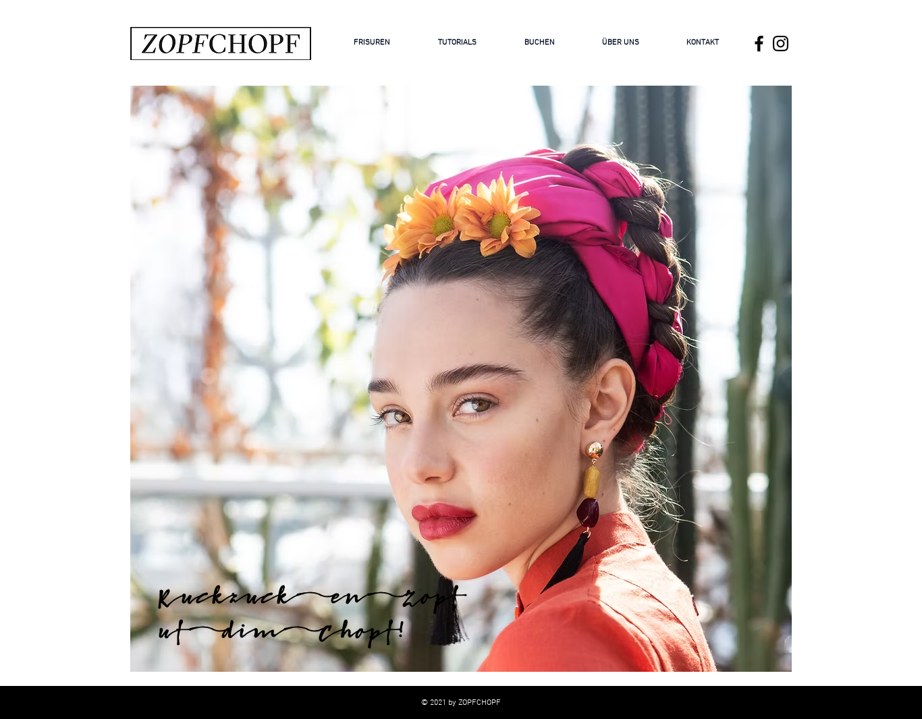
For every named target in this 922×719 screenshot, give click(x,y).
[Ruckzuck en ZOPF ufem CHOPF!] (759, 43)
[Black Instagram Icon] (780, 43)
